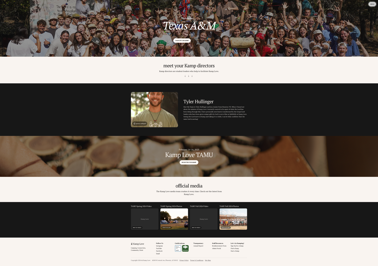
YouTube (159, 248)
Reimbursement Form (219, 246)
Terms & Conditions (196, 260)
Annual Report (198, 246)
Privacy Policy (184, 260)
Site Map (208, 260)
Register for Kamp (189, 162)
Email (158, 254)
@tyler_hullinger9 (141, 123)
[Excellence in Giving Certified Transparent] (185, 248)
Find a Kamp (235, 248)
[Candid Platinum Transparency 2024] (178, 248)
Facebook (159, 251)
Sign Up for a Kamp (237, 246)
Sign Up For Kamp (182, 40)
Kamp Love (138, 243)
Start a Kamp (235, 251)
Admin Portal (216, 248)
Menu (372, 4)
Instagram (198, 40)
